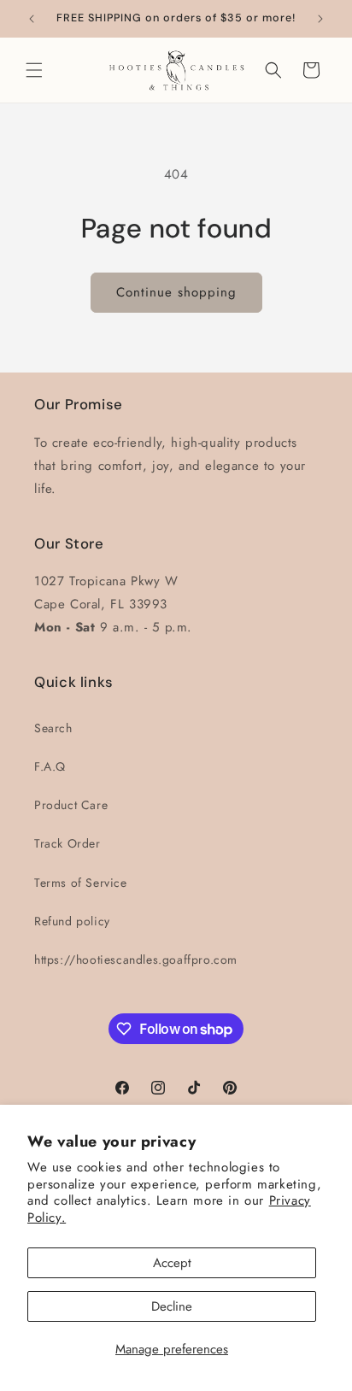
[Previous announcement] (31, 19)
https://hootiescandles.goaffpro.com (136, 959)
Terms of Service (80, 882)
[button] (34, 70)
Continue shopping (176, 292)
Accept (172, 1262)
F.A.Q (50, 766)
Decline (171, 1306)
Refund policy (72, 921)
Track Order (67, 843)
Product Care (71, 804)
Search (53, 728)
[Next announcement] (320, 19)
